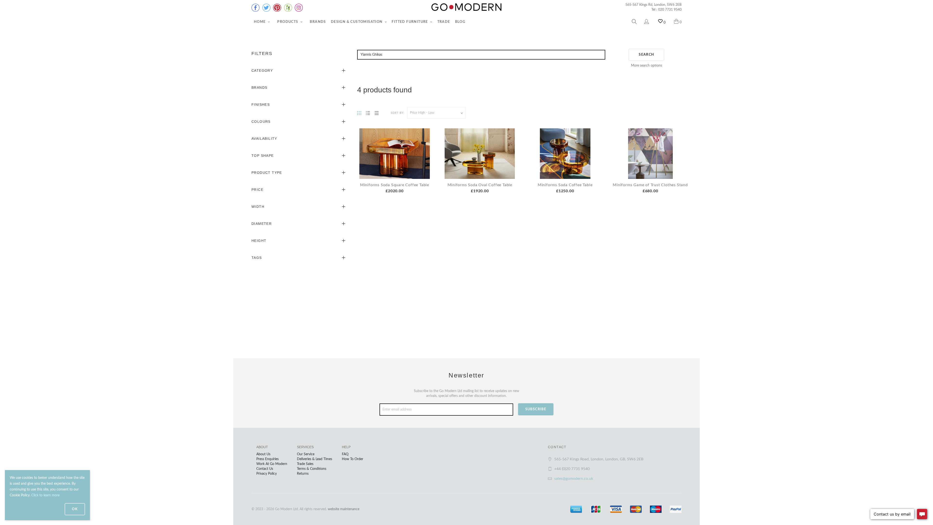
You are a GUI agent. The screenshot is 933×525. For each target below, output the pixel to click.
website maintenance (343, 509)
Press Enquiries (267, 459)
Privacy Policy (266, 473)
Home (260, 22)
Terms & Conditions (311, 469)
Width (257, 207)
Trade (443, 22)
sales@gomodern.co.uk (573, 479)
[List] (368, 112)
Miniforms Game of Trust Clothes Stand (650, 185)
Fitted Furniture (410, 22)
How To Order (352, 459)
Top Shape (262, 156)
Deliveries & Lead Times (314, 459)
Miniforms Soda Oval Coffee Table (480, 185)
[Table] (377, 112)
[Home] (466, 7)
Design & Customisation (357, 22)
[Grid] (359, 112)
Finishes (260, 104)
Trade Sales (305, 464)
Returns (303, 473)
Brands (318, 22)
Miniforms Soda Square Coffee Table (394, 185)
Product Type (266, 173)
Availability (264, 138)
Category (262, 70)
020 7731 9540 (670, 9)
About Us (263, 454)
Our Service (305, 454)
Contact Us (264, 469)
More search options (646, 65)
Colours (261, 121)
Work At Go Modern (271, 464)
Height (258, 241)
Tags (256, 258)
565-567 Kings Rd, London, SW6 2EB (653, 5)
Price (257, 190)
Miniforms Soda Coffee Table (565, 185)
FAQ (345, 454)
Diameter (261, 224)
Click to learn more (45, 495)
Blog (460, 22)
